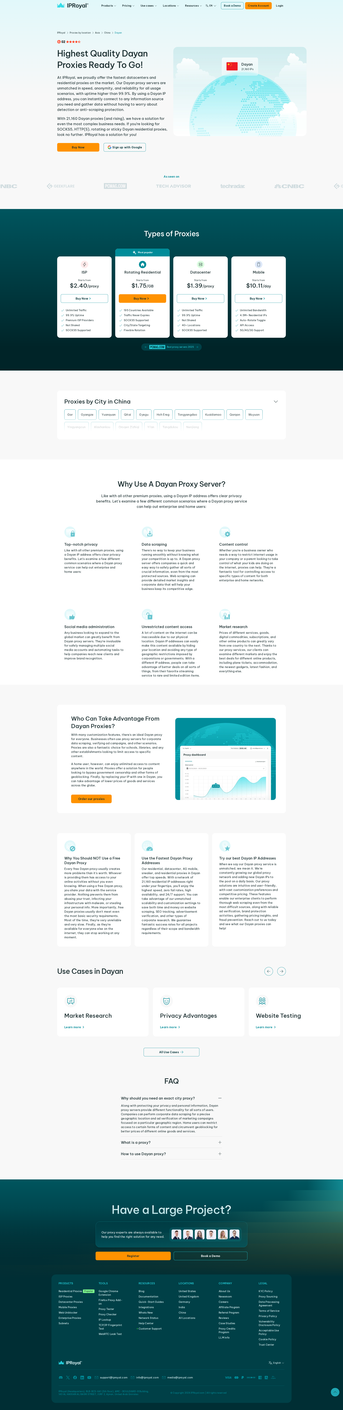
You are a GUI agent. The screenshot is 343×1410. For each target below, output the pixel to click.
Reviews (224, 1318)
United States (187, 1291)
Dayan (118, 32)
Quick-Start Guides (151, 1302)
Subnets (64, 1323)
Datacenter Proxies (71, 1302)
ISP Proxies (65, 1296)
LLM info (224, 1337)
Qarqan (235, 414)
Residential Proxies (70, 1291)
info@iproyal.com (147, 1377)
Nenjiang (192, 427)
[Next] (281, 971)
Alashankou (102, 427)
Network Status (148, 1318)
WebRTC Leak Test (110, 1334)
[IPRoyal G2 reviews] (69, 42)
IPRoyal (61, 32)
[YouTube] (89, 1377)
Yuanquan (109, 414)
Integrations (146, 1307)
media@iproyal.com (180, 1377)
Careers (223, 1302)
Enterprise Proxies (70, 1318)
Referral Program (229, 1312)
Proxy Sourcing (268, 1296)
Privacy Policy (268, 1316)
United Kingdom (189, 1296)
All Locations (187, 1318)
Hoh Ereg (163, 414)
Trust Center (266, 1344)
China (107, 32)
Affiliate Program (229, 1307)
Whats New (146, 1312)
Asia (97, 32)
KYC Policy (266, 1291)
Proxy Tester (106, 1309)
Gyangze (87, 414)
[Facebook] (75, 1377)
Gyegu (143, 414)
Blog (141, 1291)
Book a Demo (232, 5)
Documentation (148, 1296)
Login (279, 5)
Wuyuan (254, 414)
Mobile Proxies (68, 1307)
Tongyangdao (187, 414)
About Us (224, 1291)
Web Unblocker (68, 1312)
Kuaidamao (213, 414)
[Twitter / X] (68, 1377)
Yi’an (150, 427)
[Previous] (268, 971)
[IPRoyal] (72, 6)
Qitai (127, 414)
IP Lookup (105, 1319)
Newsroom (225, 1296)
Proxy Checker (108, 1314)
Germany (184, 1302)
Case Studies (227, 1323)
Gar (70, 414)
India (182, 1307)
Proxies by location (80, 32)
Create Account (258, 5)
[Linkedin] (82, 1377)
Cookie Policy (267, 1339)
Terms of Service (269, 1310)
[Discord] (61, 1377)
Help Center (146, 1323)
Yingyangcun (76, 427)
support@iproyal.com (114, 1377)
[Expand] (335, 1392)
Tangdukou (170, 427)
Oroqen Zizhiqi (129, 427)
